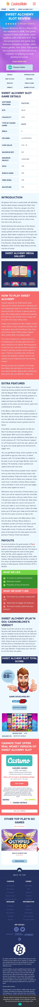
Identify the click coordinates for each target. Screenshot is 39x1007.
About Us (28, 906)
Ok (20, 1004)
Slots (23, 124)
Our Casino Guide (28, 919)
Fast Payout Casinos (10, 899)
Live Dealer (28, 899)
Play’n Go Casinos (19, 707)
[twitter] (22, 929)
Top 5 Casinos (10, 885)
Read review (19, 861)
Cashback (10, 916)
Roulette (28, 896)
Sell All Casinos (19, 811)
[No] (37, 1001)
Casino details (20, 803)
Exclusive (10, 919)
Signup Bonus (10, 913)
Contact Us (28, 909)
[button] (4, 272)
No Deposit (10, 909)
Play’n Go (25, 103)
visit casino (19, 783)
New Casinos (10, 889)
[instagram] (16, 929)
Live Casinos (10, 892)
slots (12, 9)
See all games (19, 826)
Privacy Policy (29, 913)
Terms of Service (28, 916)
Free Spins (10, 906)
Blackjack (28, 892)
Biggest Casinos (10, 896)
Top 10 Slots (28, 885)
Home (3, 9)
